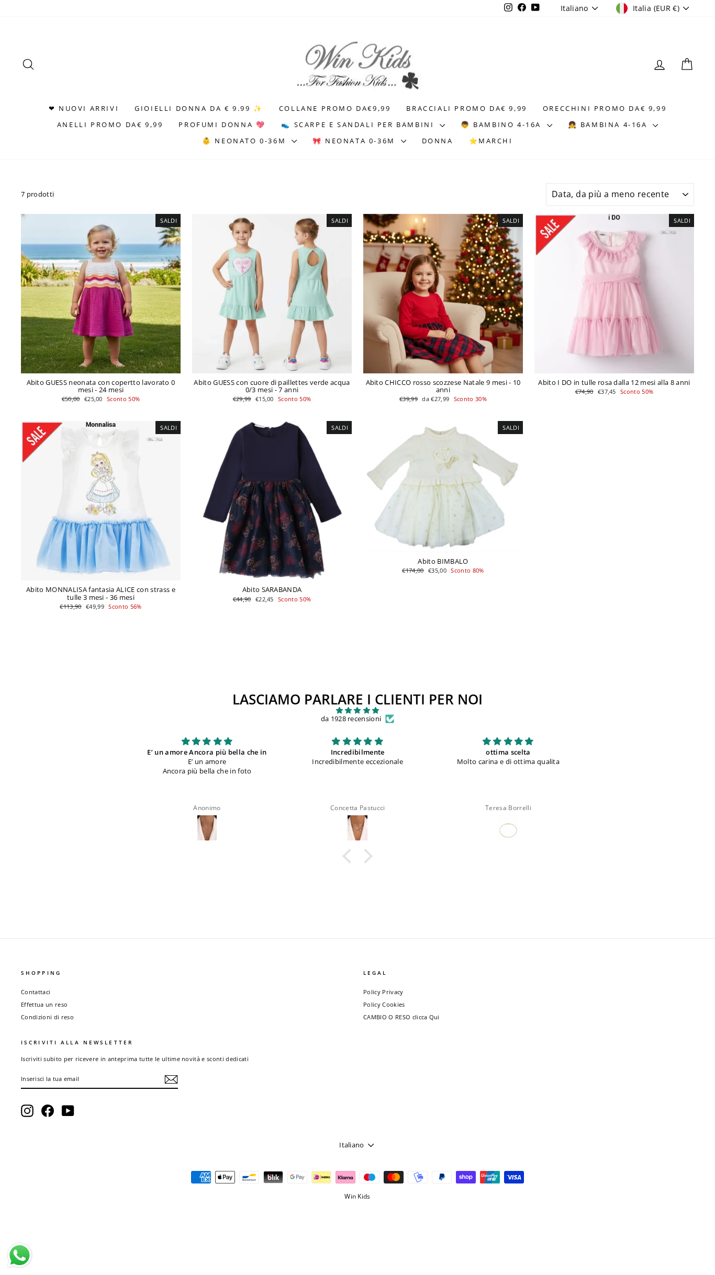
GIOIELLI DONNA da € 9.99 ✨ (199, 108)
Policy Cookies (384, 1004)
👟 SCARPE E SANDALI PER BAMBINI (359, 124)
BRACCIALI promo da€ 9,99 (466, 108)
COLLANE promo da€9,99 (335, 108)
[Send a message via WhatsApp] (19, 1255)
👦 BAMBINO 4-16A (502, 124)
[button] (349, 856)
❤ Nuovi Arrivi (84, 108)
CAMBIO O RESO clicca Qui (401, 1017)
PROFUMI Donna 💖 (221, 124)
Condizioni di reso (47, 1017)
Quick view (101, 363)
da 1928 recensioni (351, 719)
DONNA (437, 140)
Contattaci (35, 992)
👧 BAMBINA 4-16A (609, 124)
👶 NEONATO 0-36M (245, 140)
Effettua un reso (44, 1004)
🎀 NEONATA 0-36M (355, 140)
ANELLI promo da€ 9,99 (110, 124)
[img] (357, 711)
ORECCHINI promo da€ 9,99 (604, 108)
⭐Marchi (491, 140)
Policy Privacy (383, 992)
